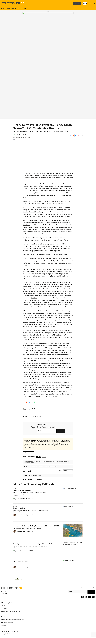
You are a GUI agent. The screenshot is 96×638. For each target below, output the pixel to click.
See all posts (17, 579)
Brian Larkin (26, 225)
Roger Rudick (23, 135)
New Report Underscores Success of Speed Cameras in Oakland (34, 544)
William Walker (68, 315)
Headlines (15, 506)
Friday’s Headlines (19, 508)
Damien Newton (21, 498)
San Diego (15, 524)
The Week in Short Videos (22, 490)
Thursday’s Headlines (20, 562)
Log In (75, 3)
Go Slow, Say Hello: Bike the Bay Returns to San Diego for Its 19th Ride (36, 526)
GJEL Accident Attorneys (35, 173)
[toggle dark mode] (85, 3)
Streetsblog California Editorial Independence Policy (12, 619)
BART (14, 122)
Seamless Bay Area (57, 203)
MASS (15, 631)
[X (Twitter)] (85, 597)
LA (16, 8)
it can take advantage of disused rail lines (43, 263)
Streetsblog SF (37, 416)
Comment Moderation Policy (7, 622)
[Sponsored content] (48, 65)
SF (21, 8)
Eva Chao (34, 298)
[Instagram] (93, 597)
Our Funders (4, 614)
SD (19, 8)
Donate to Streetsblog (7, 8)
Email (39, 430)
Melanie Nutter (42, 282)
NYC (12, 631)
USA (25, 8)
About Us (3, 605)
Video (14, 488)
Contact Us (3, 625)
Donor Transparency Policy (7, 616)
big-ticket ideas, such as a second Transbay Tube (52, 240)
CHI (17, 631)
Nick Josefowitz (48, 210)
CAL (2, 631)
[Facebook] (82, 597)
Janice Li (55, 244)
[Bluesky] (89, 597)
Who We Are (4, 608)
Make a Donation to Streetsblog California (10, 611)
